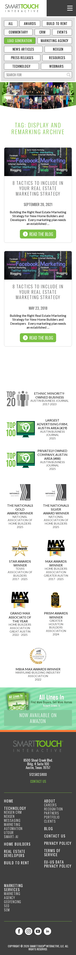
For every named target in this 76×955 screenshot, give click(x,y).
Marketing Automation (13, 826)
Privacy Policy (58, 843)
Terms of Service (52, 852)
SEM (7, 909)
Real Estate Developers (14, 853)
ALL (11, 23)
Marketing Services (13, 887)
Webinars (56, 66)
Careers (50, 805)
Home (8, 801)
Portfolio (52, 817)
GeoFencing (12, 901)
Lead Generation (19, 40)
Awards (30, 23)
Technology (21, 66)
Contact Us (55, 835)
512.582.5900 (38, 774)
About (50, 801)
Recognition (53, 809)
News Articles (23, 49)
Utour (9, 832)
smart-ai (11, 836)
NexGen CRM (13, 812)
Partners (51, 813)
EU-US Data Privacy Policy (58, 864)
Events (62, 32)
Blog (48, 828)
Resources (57, 57)
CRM (42, 32)
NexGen (58, 49)
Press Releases (22, 57)
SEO (7, 905)
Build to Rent (57, 23)
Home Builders (17, 844)
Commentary (18, 32)
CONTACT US (38, 781)
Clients (50, 821)
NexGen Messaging (12, 818)
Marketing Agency (55, 40)
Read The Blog (41, 234)
